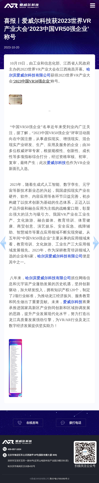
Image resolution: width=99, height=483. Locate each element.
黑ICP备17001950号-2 (59, 479)
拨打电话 (75, 422)
